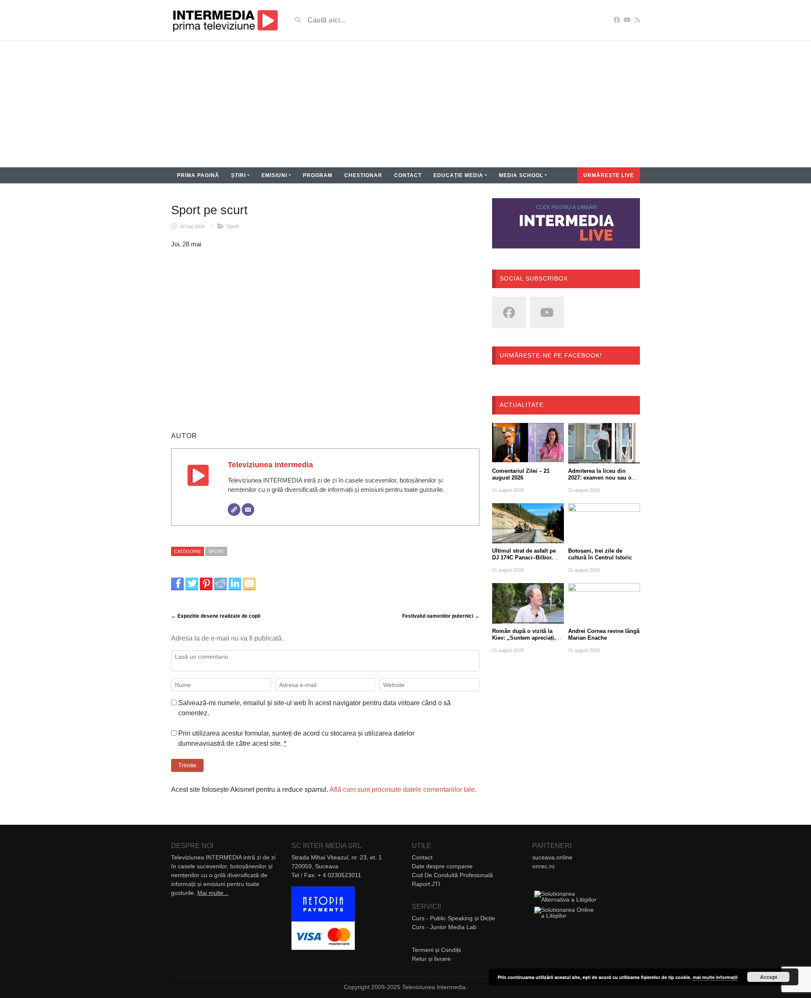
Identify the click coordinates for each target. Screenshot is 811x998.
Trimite (187, 765)
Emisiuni (274, 175)
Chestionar (363, 175)
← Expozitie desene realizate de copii (215, 616)
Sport (232, 226)
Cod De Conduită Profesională (452, 875)
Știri (238, 175)
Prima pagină (198, 175)
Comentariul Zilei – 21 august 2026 (521, 474)
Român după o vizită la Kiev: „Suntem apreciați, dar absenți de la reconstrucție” (524, 641)
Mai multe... (213, 892)
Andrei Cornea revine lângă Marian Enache (604, 634)
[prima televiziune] (225, 20)
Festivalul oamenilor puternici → (440, 616)
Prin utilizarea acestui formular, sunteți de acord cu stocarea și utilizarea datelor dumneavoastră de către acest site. (296, 738)
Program (317, 175)
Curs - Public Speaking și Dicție (453, 918)
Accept (768, 977)
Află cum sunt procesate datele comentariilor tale (402, 789)
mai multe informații (715, 977)
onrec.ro (543, 866)
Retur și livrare (431, 958)
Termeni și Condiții (436, 949)
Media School (521, 175)
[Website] (234, 509)
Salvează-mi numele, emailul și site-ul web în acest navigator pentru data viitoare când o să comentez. (314, 708)
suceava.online (552, 857)
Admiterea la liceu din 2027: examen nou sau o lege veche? (599, 478)
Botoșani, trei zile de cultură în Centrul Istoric (600, 554)
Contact (408, 175)
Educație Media (458, 175)
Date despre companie (442, 866)
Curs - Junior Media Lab (444, 927)
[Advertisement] (405, 104)
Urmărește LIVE (608, 175)
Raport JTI (426, 884)
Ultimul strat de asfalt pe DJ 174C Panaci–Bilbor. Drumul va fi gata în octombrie (524, 561)
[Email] (248, 509)
